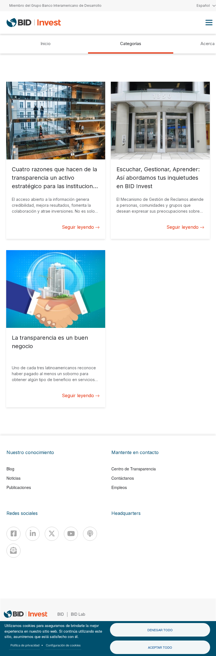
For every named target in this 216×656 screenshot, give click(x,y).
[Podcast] (90, 534)
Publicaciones (18, 487)
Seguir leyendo (78, 227)
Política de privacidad (24, 645)
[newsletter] (13, 551)
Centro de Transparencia (133, 469)
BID (60, 614)
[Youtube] (71, 534)
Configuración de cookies (63, 645)
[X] (52, 534)
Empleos (119, 487)
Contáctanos (122, 478)
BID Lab (78, 614)
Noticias (13, 478)
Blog (10, 469)
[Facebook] (13, 534)
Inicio (45, 43)
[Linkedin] (33, 534)
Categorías (130, 43)
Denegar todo (160, 630)
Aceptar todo (160, 647)
